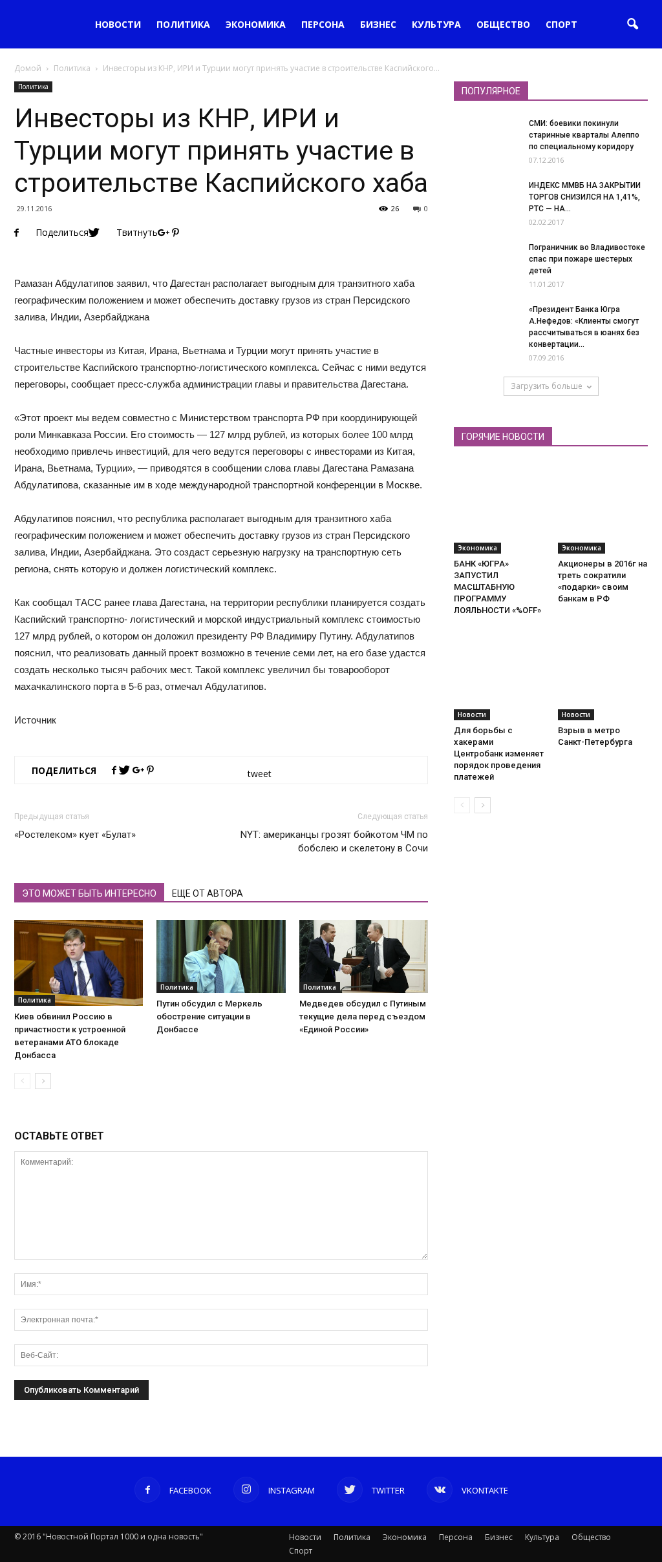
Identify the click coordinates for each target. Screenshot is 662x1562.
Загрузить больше (546, 385)
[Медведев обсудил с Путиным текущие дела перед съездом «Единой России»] (363, 956)
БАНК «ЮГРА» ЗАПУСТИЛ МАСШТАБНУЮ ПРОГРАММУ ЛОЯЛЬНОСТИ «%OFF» (497, 587)
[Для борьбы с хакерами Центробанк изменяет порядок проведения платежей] (499, 675)
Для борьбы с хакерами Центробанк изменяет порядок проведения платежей (499, 753)
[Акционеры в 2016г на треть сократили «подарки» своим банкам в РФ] (603, 508)
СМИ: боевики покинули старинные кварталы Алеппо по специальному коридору (584, 135)
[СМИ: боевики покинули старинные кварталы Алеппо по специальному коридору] (486, 150)
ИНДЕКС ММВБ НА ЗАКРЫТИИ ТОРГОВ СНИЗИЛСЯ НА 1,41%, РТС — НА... (585, 197)
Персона (323, 24)
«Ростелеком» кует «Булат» (75, 834)
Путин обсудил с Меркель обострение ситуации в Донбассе (209, 1016)
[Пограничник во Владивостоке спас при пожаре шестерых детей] (486, 274)
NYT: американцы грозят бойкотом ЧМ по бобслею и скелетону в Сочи (334, 841)
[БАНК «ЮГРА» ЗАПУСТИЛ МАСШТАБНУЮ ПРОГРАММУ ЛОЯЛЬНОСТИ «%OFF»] (499, 508)
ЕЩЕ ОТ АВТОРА (207, 893)
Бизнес (378, 24)
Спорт (561, 24)
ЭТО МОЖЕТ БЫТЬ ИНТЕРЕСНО (89, 893)
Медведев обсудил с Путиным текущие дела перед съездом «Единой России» (362, 1016)
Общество (503, 24)
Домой (27, 68)
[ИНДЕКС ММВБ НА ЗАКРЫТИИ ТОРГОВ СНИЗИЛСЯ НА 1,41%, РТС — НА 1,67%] (486, 212)
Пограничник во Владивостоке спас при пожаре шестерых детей (587, 259)
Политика (183, 24)
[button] (632, 24)
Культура (436, 24)
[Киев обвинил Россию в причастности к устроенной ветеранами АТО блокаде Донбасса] (78, 963)
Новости (118, 24)
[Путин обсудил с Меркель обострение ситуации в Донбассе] (220, 956)
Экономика (256, 24)
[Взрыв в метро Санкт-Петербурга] (603, 675)
